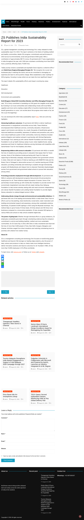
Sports (61, 180)
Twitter (34, 252)
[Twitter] (28, 258)
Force (28, 21)
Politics (48, 21)
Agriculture (62, 93)
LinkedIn (41, 252)
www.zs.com (17, 252)
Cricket (61, 104)
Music (60, 154)
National (64, 21)
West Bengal (15, 21)
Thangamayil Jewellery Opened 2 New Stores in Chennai (12, 323)
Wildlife (61, 195)
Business (41, 21)
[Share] (28, 266)
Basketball (62, 97)
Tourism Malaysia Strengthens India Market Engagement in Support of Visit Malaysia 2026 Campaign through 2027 (47, 504)
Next (50, 292)
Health (23, 21)
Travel (61, 188)
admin (6, 328)
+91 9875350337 (70, 475)
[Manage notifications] (80, 516)
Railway (34, 21)
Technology (62, 184)
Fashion (61, 116)
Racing (61, 169)
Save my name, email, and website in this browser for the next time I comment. (24, 456)
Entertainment (56, 21)
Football (61, 127)
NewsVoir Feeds (16, 25)
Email (3, 441)
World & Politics (63, 199)
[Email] (28, 261)
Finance (61, 119)
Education (62, 108)
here (37, 117)
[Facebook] (28, 256)
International (72, 21)
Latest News (5, 25)
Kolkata (61, 142)
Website (3, 448)
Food (60, 123)
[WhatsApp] (28, 264)
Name (3, 433)
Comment (4, 418)
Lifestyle (61, 150)
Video (7, 21)
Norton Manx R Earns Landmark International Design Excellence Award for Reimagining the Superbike (47, 489)
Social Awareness (64, 176)
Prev (6, 292)
